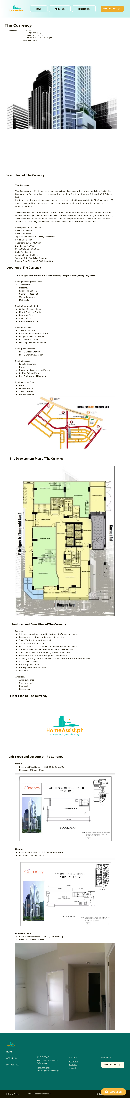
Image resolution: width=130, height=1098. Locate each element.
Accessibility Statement (39, 1094)
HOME (9, 1052)
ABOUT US (11, 1058)
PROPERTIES (12, 1064)
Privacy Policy (12, 1094)
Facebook (73, 1061)
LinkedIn (73, 1068)
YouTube (73, 1064)
